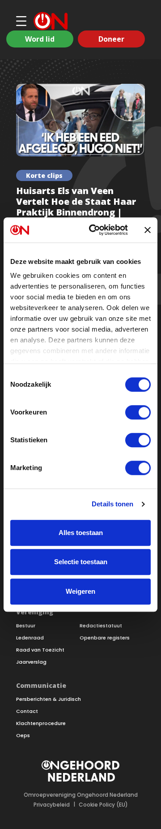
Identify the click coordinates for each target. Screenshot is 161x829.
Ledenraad (30, 637)
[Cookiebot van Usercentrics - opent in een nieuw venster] (94, 230)
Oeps (23, 735)
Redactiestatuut (101, 625)
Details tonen (112, 504)
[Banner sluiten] (147, 230)
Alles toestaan (81, 532)
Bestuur (25, 625)
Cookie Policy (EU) (103, 804)
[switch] (138, 412)
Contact (27, 711)
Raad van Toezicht (40, 650)
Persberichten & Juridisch (48, 699)
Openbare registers (105, 637)
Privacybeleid (52, 804)
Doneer (111, 39)
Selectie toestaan (80, 562)
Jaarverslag (31, 662)
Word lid (40, 39)
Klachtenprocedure (41, 723)
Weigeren (80, 591)
